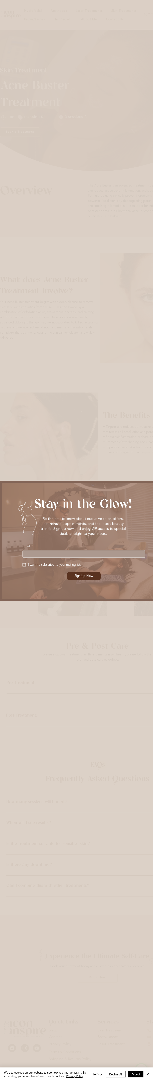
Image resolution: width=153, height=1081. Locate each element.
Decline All (115, 1074)
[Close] (148, 1074)
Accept (135, 1074)
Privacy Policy (74, 1076)
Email (26, 546)
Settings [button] (97, 1074)
